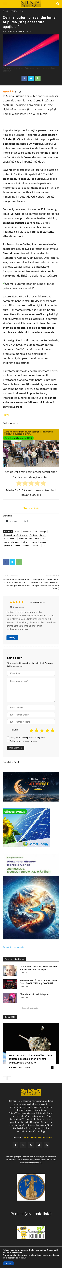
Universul (36, 545)
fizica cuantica (10, 538)
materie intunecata (11, 542)
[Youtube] (46, 1145)
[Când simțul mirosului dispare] (10, 998)
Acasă (5, 11)
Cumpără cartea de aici (13, 947)
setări (23, 1258)
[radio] (19, 484)
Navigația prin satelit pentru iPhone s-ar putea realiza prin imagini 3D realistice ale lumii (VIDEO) (45, 584)
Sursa (6, 415)
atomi (17, 531)
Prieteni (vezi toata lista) (31, 1214)
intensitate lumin (25, 538)
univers (26, 545)
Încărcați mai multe (30, 1008)
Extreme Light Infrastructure (15, 535)
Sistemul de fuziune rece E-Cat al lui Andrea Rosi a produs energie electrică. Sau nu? (16, 584)
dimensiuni (27, 531)
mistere (34, 542)
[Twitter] (39, 1145)
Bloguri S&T (10, 1017)
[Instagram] (23, 1145)
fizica (42, 535)
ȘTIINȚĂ (14, 11)
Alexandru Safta (17, 31)
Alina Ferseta (15, 1067)
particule (43, 542)
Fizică (22, 11)
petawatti (8, 545)
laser (37, 538)
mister (25, 542)
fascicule (33, 535)
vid (44, 545)
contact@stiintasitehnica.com (38, 1137)
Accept (8, 1263)
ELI (36, 531)
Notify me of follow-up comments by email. (28, 738)
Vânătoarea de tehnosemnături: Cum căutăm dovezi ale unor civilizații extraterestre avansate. (30, 1059)
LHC (44, 538)
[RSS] (31, 1145)
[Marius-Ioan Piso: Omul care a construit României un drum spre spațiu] (10, 970)
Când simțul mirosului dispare (34, 994)
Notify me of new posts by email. (24, 741)
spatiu (17, 545)
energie (43, 531)
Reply (12, 638)
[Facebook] (15, 1145)
